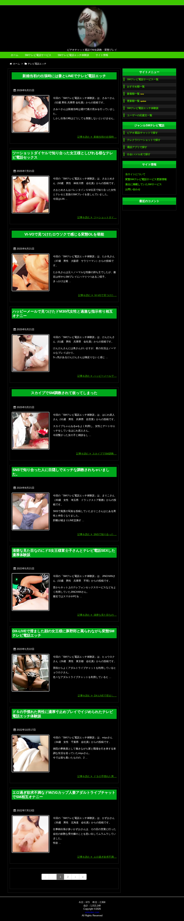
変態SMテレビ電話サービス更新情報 (146, 179)
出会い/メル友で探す (138, 154)
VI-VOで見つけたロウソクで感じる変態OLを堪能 (64, 234)
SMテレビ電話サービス (38, 55)
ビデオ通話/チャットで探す (142, 132)
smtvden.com (92, 912)
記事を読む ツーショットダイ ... (97, 217)
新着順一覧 (135, 93)
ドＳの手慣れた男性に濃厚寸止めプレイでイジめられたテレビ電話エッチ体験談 (62, 714)
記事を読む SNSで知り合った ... (97, 534)
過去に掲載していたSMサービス (143, 184)
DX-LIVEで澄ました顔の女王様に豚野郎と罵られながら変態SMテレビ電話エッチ (63, 633)
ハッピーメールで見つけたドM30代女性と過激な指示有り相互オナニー (62, 313)
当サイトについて (135, 174)
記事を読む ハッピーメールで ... (97, 375)
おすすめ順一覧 (136, 86)
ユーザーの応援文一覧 (139, 115)
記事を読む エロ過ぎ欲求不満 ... (97, 856)
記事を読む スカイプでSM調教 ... (96, 453)
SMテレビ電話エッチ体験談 (73, 55)
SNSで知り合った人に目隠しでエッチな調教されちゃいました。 (60, 472)
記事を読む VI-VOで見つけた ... (97, 295)
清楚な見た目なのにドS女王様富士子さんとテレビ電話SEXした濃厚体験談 (63, 553)
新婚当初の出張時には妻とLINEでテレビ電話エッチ (64, 76)
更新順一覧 (136, 101)
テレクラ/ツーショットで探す (143, 140)
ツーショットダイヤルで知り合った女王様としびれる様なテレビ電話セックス (62, 155)
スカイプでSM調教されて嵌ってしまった (64, 393)
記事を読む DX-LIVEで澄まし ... (97, 695)
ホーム (14, 55)
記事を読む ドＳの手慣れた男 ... (97, 776)
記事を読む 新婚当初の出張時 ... (97, 136)
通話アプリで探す (137, 147)
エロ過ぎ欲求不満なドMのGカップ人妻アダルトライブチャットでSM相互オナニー (63, 794)
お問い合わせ (132, 189)
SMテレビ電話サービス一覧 (142, 79)
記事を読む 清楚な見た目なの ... (97, 614)
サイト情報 (102, 55)
